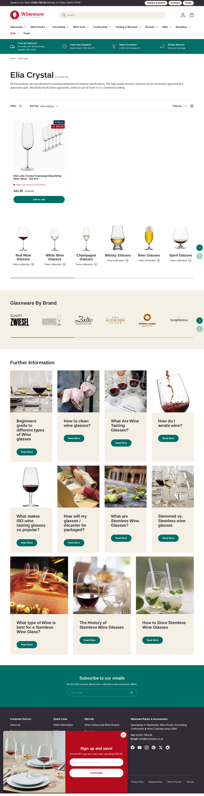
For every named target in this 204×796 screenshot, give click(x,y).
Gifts (165, 27)
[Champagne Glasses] (86, 238)
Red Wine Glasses (23, 257)
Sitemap (190, 782)
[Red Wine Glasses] (23, 238)
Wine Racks (38, 27)
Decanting (59, 27)
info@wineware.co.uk (151, 739)
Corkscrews (100, 27)
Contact (175, 3)
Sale (12, 33)
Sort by (34, 106)
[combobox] (112, 15)
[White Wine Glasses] (55, 238)
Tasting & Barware (127, 27)
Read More (27, 452)
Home (12, 58)
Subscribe (96, 773)
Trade (188, 3)
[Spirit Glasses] (181, 238)
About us (15, 725)
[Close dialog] (123, 735)
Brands (150, 27)
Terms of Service (174, 782)
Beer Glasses (149, 255)
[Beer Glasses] (149, 238)
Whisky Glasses (118, 255)
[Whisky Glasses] (118, 238)
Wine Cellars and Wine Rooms (101, 725)
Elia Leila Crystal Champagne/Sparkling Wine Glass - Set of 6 (37, 177)
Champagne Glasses (86, 257)
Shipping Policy (155, 782)
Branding (181, 27)
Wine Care (79, 27)
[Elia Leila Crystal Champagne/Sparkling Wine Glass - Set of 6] (39, 145)
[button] (191, 14)
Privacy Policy (137, 782)
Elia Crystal (23, 58)
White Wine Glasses (55, 257)
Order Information (63, 725)
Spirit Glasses (180, 255)
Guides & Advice (156, 3)
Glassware (16, 27)
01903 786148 (144, 735)
